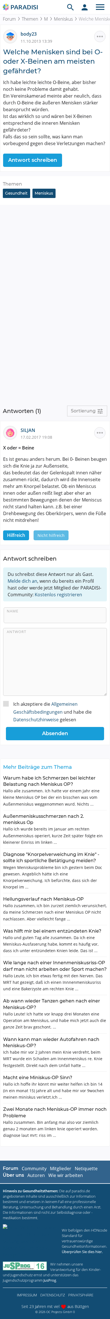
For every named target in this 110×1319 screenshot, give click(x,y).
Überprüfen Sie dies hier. (82, 1251)
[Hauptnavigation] (100, 7)
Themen (30, 19)
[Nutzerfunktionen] (85, 7)
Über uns (13, 1175)
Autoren (36, 1175)
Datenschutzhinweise (36, 719)
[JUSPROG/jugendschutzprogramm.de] (25, 1266)
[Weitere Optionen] (100, 36)
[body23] (12, 36)
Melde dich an (22, 581)
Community (34, 1168)
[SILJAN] (12, 432)
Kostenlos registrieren (58, 594)
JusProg (49, 1280)
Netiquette (86, 1168)
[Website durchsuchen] (70, 7)
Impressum (27, 1295)
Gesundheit (16, 193)
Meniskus (63, 19)
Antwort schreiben (32, 160)
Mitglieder (60, 1168)
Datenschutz (52, 1295)
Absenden (55, 733)
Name (12, 611)
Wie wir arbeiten (65, 1175)
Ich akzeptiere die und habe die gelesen (52, 711)
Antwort (16, 631)
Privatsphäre (80, 1295)
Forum (9, 19)
